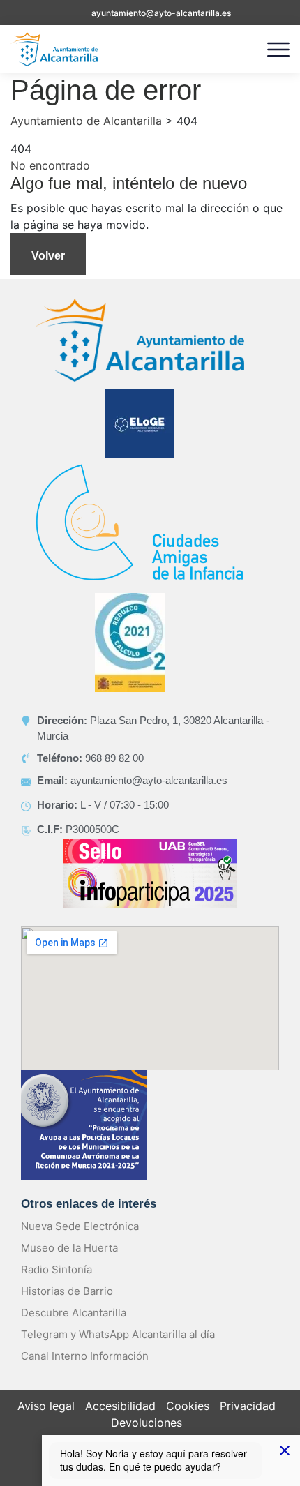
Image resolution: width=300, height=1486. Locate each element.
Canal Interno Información (85, 1356)
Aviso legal (46, 1406)
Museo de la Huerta (69, 1247)
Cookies (187, 1406)
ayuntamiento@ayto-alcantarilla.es (161, 13)
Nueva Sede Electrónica (80, 1226)
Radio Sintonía (56, 1269)
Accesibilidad (120, 1406)
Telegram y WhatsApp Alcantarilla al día (118, 1334)
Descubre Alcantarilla (73, 1312)
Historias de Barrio (67, 1291)
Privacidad (248, 1406)
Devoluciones (146, 1422)
